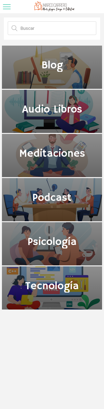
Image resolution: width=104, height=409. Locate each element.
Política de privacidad (52, 400)
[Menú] (7, 7)
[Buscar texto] (14, 28)
